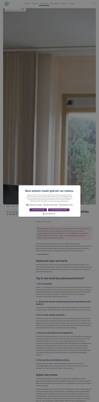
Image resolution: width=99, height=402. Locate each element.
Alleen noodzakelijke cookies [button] (58, 209)
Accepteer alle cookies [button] (38, 209)
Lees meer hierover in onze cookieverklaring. (58, 201)
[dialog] (49, 201)
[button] (49, 214)
